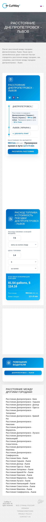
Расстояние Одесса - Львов (18, 467)
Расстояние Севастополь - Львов (20, 486)
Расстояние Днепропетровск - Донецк (22, 405)
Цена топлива (14, 250)
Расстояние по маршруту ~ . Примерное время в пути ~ (24, 117)
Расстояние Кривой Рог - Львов (19, 472)
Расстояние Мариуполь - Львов (19, 478)
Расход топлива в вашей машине (19, 232)
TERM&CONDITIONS (25, 511)
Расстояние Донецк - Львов (18, 464)
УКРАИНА (25, 508)
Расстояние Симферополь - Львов (21, 492)
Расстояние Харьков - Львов (18, 461)
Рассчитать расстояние (23, 151)
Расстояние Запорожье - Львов (19, 469)
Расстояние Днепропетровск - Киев (21, 399)
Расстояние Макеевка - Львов (19, 489)
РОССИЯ (30, 505)
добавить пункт (22, 133)
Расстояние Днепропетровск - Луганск (22, 433)
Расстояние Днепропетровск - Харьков (23, 402)
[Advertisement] (23, 182)
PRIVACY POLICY (25, 514)
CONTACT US (25, 517)
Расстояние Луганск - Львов (18, 481)
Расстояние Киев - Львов (17, 458)
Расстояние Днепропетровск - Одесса (22, 407)
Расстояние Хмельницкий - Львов (20, 483)
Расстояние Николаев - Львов (19, 475)
